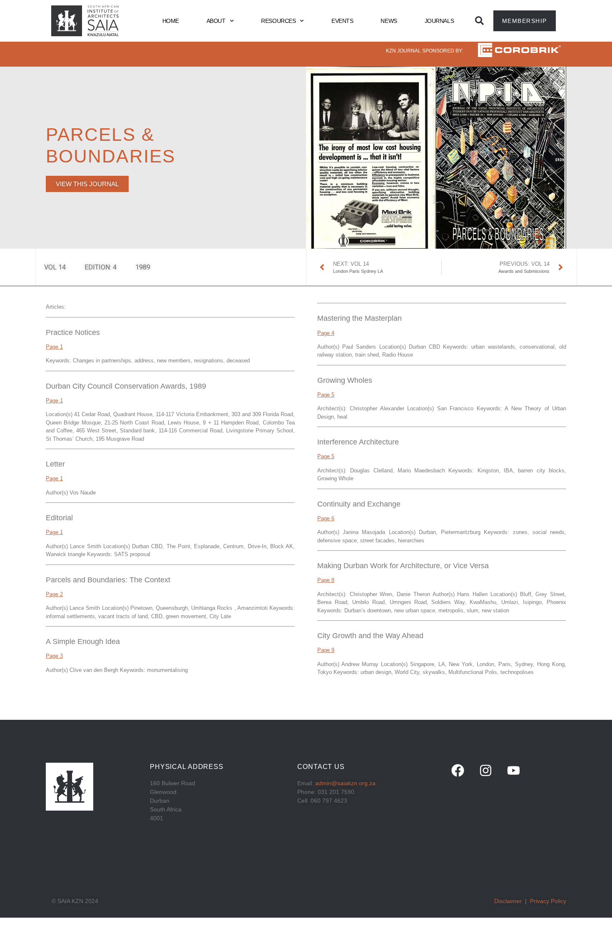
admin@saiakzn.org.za (345, 783)
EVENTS (342, 20)
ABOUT (216, 20)
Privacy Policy (548, 901)
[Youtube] (513, 770)
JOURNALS (439, 20)
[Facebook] (457, 770)
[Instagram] (485, 770)
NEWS (389, 20)
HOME (170, 20)
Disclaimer (508, 901)
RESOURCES (278, 20)
